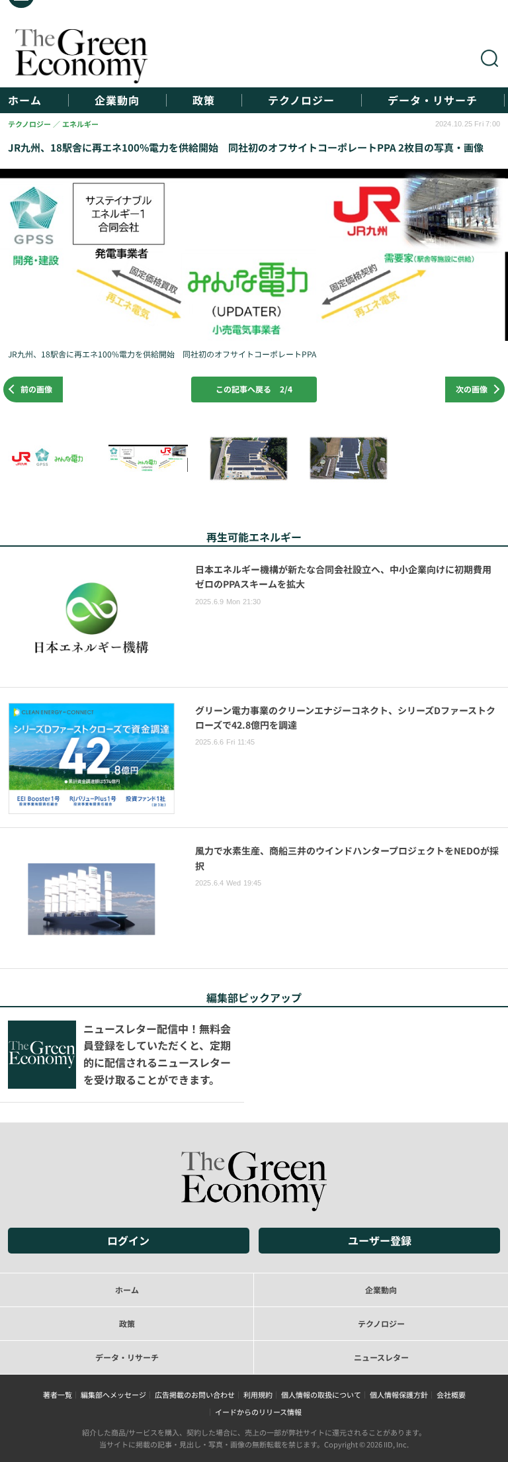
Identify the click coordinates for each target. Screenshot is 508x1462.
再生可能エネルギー (254, 537)
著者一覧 (57, 1394)
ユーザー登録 (379, 1240)
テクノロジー (301, 100)
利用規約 (258, 1394)
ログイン (128, 1240)
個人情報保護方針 (399, 1394)
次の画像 (471, 388)
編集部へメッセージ (113, 1394)
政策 (203, 100)
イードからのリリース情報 (258, 1411)
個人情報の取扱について (321, 1394)
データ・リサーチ (433, 100)
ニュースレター (381, 1357)
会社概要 (451, 1394)
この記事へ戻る (254, 388)
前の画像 (36, 388)
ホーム (25, 100)
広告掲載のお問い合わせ (195, 1394)
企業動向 (117, 100)
